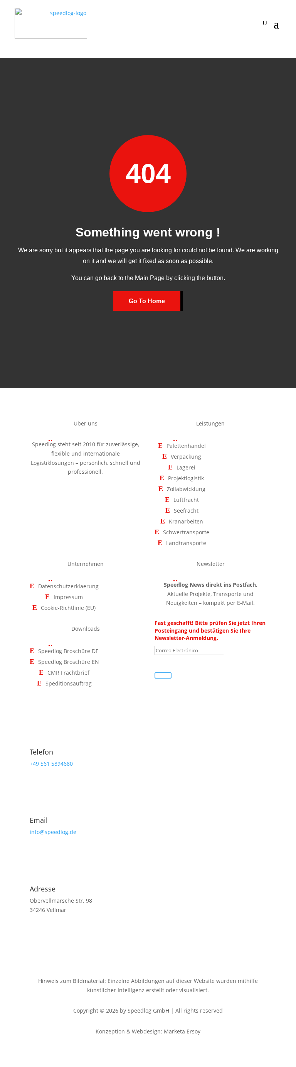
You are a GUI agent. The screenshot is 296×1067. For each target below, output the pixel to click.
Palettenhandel (186, 446)
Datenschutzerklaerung (68, 586)
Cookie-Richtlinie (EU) (68, 608)
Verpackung (186, 457)
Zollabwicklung (186, 489)
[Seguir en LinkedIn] (103, 494)
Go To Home (147, 301)
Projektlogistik (186, 478)
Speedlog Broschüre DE (68, 651)
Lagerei (186, 467)
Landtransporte (186, 543)
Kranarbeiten (186, 521)
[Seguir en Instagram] (85, 494)
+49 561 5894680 (51, 763)
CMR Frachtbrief (68, 673)
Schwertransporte (186, 532)
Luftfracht (186, 500)
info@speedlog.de (53, 832)
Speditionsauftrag (68, 683)
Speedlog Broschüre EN (68, 662)
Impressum (68, 597)
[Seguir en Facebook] (68, 494)
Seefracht (186, 511)
